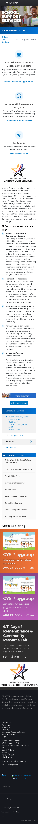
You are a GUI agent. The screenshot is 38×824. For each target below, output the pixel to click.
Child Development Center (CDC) (19, 469)
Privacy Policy (6, 799)
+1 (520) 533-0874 (15, 436)
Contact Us (6, 723)
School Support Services (13, 30)
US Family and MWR (10, 743)
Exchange (6, 752)
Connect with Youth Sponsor (19, 121)
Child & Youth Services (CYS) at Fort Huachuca (18, 461)
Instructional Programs (15, 483)
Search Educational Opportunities (19, 82)
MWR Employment (10, 765)
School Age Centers (13, 503)
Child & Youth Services (5, 39)
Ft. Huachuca (12, 3)
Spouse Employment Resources (15, 745)
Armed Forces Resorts (11, 741)
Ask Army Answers (19, 403)
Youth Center (10, 490)
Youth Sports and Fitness (15, 517)
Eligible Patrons (8, 757)
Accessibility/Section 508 (10, 808)
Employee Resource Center (13, 732)
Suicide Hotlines (8, 734)
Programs (6, 727)
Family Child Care (12, 476)
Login (4, 737)
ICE (3, 748)
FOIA (3, 816)
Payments (6, 725)
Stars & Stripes (8, 750)
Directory (6, 730)
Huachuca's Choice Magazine (14, 761)
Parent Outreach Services (16, 496)
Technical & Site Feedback (11, 812)
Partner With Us (8, 755)
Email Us (12, 448)
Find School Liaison (19, 154)
